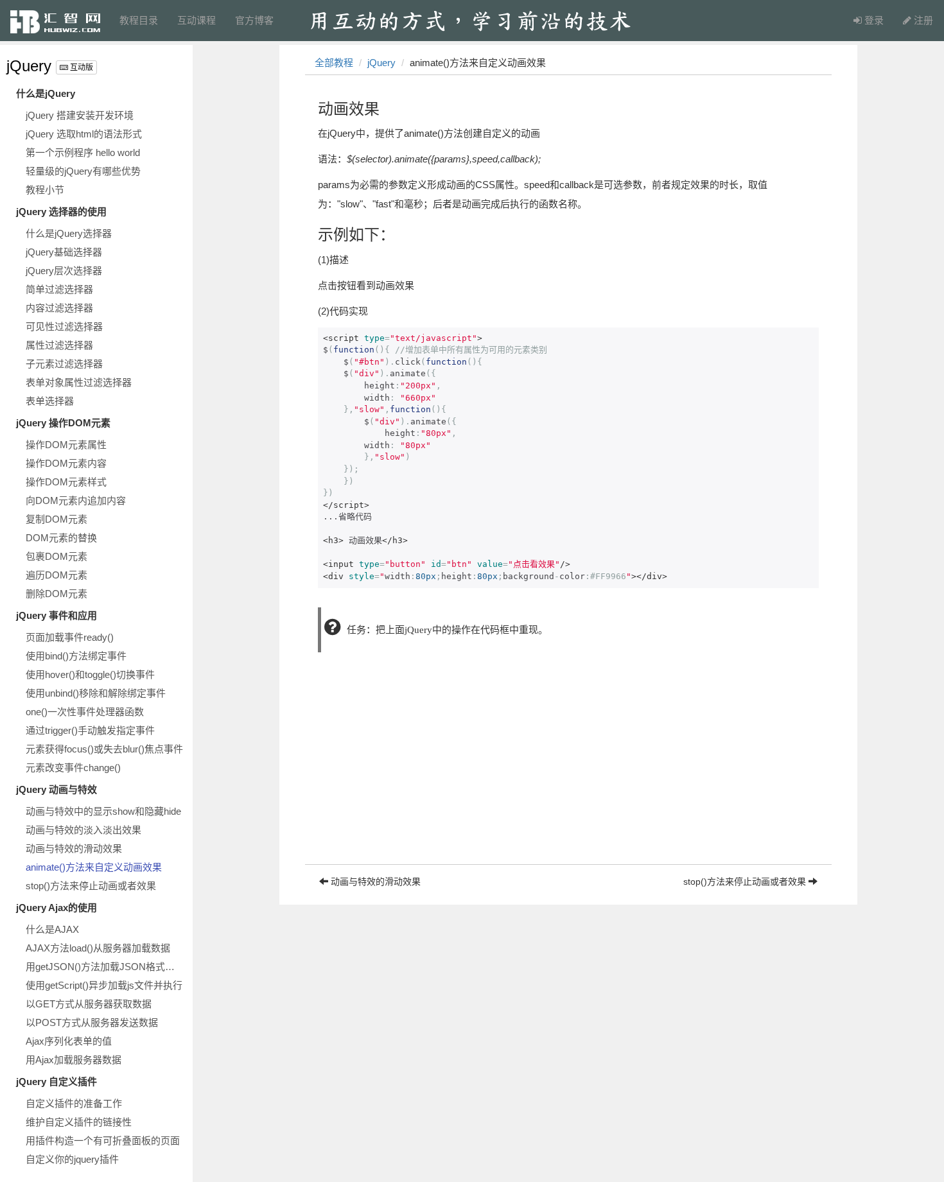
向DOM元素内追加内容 (76, 500)
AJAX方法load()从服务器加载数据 (98, 948)
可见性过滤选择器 (64, 326)
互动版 (80, 67)
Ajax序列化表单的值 (69, 1041)
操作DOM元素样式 (66, 481)
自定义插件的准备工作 (74, 1103)
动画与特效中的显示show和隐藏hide (103, 811)
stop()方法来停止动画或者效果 (91, 885)
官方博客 (254, 20)
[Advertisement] (568, 774)
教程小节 (45, 189)
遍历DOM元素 (56, 574)
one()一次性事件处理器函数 (85, 711)
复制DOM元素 (56, 519)
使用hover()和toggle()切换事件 (90, 674)
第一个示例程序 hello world (83, 152)
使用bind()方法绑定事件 (76, 655)
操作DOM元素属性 (66, 444)
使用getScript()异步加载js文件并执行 (104, 985)
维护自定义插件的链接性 (79, 1122)
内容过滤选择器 (59, 307)
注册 (922, 20)
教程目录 (138, 20)
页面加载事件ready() (70, 637)
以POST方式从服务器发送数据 (92, 1022)
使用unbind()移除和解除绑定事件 (96, 693)
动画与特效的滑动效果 (74, 848)
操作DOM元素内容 (66, 463)
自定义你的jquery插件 (72, 1159)
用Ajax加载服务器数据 (73, 1059)
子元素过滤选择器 (64, 363)
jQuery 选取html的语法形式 (84, 133)
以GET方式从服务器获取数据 (89, 1003)
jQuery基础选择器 (64, 252)
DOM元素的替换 (61, 537)
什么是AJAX (52, 929)
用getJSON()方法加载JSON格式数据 (105, 966)
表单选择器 (50, 400)
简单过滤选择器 (59, 289)
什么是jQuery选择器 (69, 233)
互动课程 (196, 20)
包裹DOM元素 (56, 556)
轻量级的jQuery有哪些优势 (83, 171)
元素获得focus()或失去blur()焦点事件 (104, 748)
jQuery (28, 65)
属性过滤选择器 (59, 345)
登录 (873, 20)
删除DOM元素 (56, 593)
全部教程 (334, 62)
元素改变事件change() (73, 767)
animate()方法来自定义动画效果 (94, 867)
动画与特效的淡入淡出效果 (83, 829)
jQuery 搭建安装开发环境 (80, 115)
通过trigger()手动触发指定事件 (90, 730)
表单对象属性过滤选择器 (79, 382)
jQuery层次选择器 (64, 270)
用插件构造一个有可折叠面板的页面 (103, 1140)
